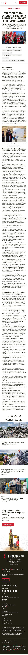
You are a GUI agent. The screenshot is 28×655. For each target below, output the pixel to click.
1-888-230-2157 (16, 649)
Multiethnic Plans (17, 50)
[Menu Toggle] (2, 3)
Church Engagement (7, 52)
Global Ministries (20, 60)
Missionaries (5, 58)
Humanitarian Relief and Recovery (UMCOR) (12, 55)
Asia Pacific (5, 60)
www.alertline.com (10, 650)
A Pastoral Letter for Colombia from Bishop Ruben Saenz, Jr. (12, 443)
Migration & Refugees (7, 50)
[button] (16, 2)
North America (12, 60)
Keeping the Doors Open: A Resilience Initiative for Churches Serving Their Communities (13, 471)
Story (18, 8)
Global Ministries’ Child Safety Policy (13, 645)
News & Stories (12, 8)
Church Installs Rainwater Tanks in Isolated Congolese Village (12, 499)
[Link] (19, 416)
